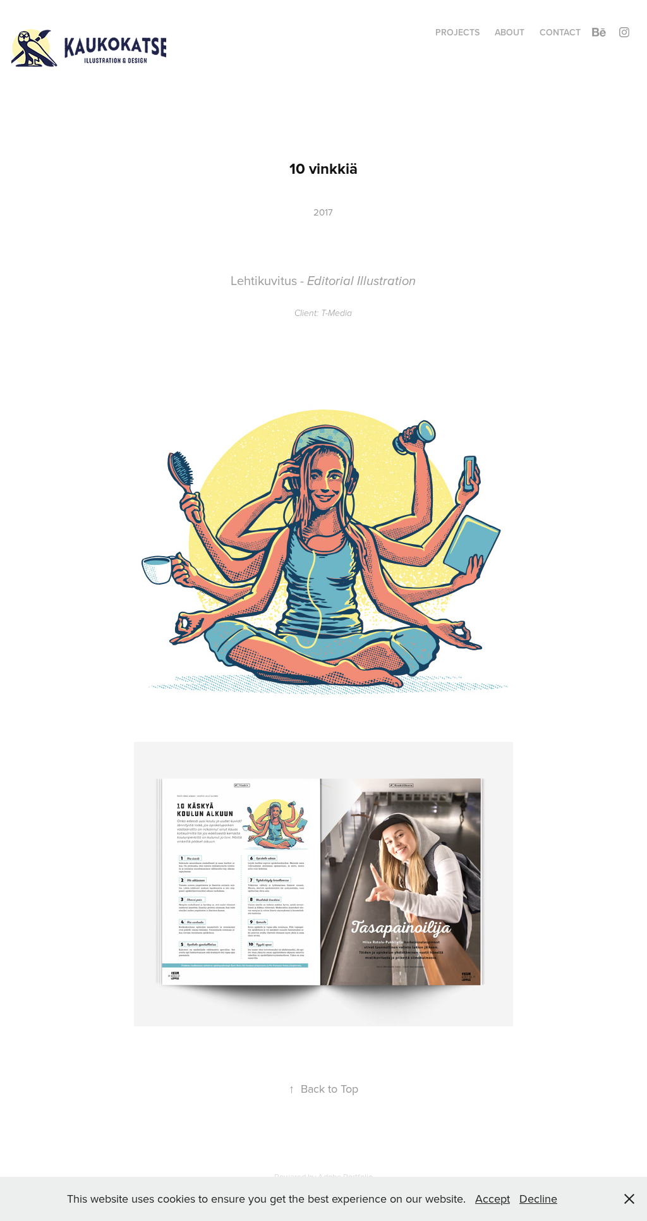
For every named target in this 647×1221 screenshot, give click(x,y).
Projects (457, 32)
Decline (538, 1198)
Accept (492, 1198)
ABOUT (509, 32)
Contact (560, 32)
